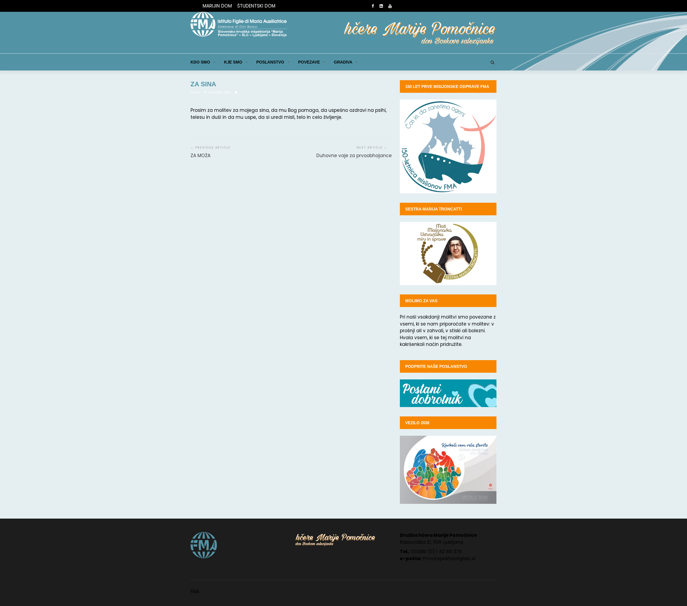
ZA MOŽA (200, 155)
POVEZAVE (309, 62)
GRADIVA (343, 62)
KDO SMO (200, 62)
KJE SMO (233, 62)
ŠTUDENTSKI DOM (256, 6)
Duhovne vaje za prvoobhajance (354, 155)
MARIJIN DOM (217, 6)
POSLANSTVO (270, 62)
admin (196, 92)
